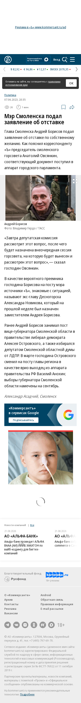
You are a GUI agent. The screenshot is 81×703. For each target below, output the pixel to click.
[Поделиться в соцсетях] (72, 107)
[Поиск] (65, 59)
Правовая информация (57, 604)
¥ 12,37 (41, 69)
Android (46, 595)
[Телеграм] (7, 625)
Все (32, 525)
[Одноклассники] (34, 625)
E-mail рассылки (52, 609)
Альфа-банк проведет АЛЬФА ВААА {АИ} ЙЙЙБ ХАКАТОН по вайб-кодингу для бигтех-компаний (24, 547)
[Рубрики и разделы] (72, 59)
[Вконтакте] (16, 625)
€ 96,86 (28, 69)
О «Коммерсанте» (17, 595)
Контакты (11, 604)
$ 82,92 (15, 69)
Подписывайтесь (23, 420)
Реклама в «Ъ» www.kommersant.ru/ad (40, 27)
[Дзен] (25, 625)
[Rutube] (43, 625)
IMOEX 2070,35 (59, 69)
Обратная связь (52, 600)
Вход (56, 59)
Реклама (10, 609)
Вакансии (11, 613)
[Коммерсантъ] (8, 59)
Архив (8, 600)
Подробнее (27, 694)
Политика (10, 95)
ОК (71, 83)
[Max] (51, 625)
